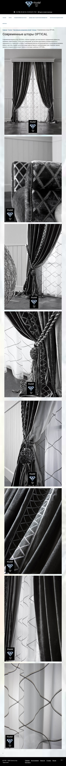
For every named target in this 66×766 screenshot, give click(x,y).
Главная (4, 17)
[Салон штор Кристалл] (33, 5)
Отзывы (48, 760)
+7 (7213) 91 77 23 (31, 12)
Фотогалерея (35, 760)
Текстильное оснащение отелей (56, 17)
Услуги (10, 17)
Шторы (34, 30)
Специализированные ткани (20, 17)
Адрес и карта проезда (45, 12)
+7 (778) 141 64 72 (21, 12)
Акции (54, 760)
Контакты (5, 23)
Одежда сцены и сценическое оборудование (38, 17)
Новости (42, 760)
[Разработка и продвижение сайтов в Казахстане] (62, 761)
